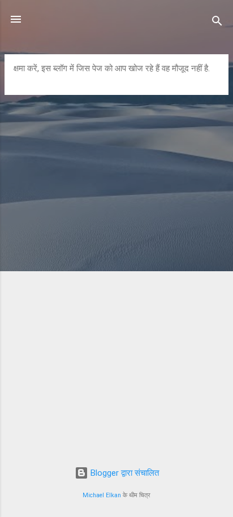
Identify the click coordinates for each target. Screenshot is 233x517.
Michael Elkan (102, 495)
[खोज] (217, 23)
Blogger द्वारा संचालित (123, 473)
